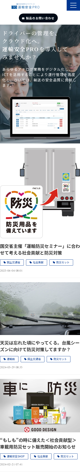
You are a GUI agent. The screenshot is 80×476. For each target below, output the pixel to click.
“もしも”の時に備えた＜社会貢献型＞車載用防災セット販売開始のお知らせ (38, 443)
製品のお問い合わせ (40, 18)
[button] (73, 5)
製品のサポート (62, 6)
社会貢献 (38, 262)
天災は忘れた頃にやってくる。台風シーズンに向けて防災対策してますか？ (40, 346)
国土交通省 (13, 262)
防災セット (63, 262)
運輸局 (11, 359)
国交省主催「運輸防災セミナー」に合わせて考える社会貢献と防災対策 (40, 249)
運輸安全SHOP (16, 456)
